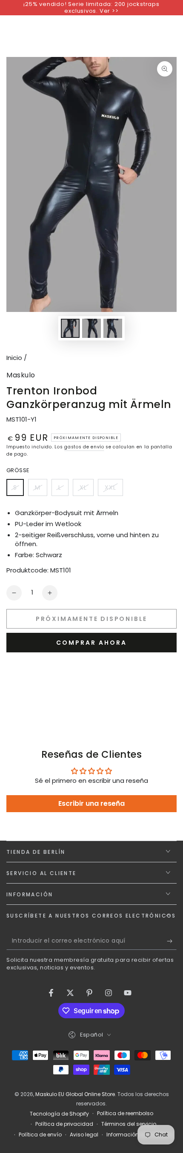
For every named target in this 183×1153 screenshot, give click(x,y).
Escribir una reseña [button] (91, 803)
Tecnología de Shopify (59, 1114)
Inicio (14, 357)
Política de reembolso (125, 1113)
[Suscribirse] (172, 941)
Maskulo (20, 375)
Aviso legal (84, 1134)
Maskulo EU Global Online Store (75, 1094)
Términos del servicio (128, 1124)
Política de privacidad (64, 1124)
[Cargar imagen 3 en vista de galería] (112, 328)
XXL (113, 489)
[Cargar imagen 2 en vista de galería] (91, 328)
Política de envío (40, 1134)
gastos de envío (84, 447)
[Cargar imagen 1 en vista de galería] (70, 328)
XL (86, 489)
